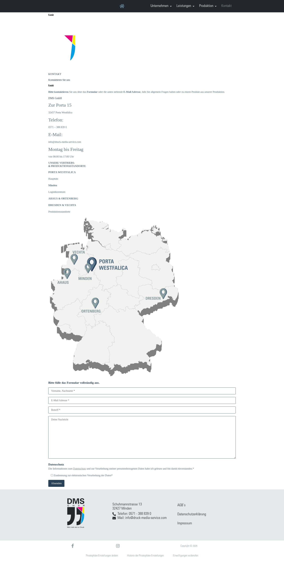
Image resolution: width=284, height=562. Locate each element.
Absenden (56, 483)
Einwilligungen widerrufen (185, 555)
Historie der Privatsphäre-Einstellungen (145, 555)
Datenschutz (79, 468)
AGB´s (181, 505)
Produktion (206, 6)
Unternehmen (159, 6)
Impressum (184, 523)
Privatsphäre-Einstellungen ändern (102, 555)
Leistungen (184, 6)
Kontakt (226, 6)
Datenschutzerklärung (191, 514)
